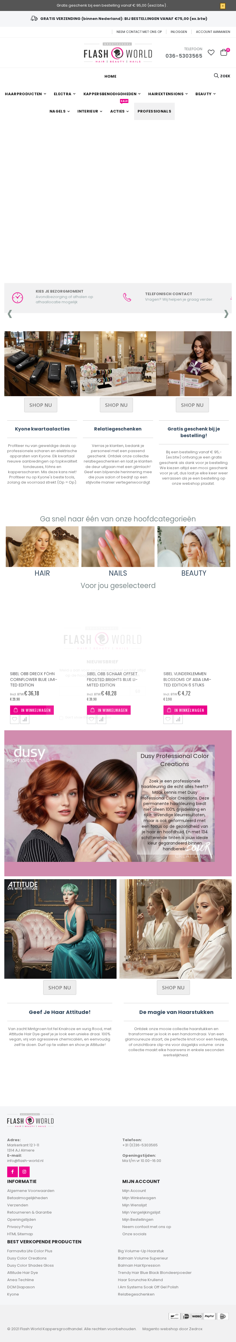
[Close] (184, 619)
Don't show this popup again (88, 717)
